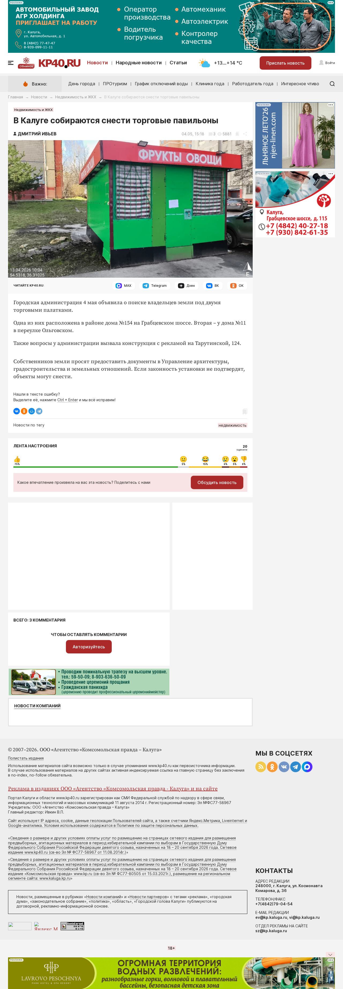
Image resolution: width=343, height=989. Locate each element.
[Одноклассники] (24, 411)
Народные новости (139, 62)
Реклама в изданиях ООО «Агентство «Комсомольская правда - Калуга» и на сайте (113, 789)
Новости (97, 62)
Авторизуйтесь (89, 646)
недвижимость (233, 425)
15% (205, 464)
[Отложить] (237, 134)
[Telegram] (39, 411)
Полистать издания (26, 758)
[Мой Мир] (31, 411)
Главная (15, 97)
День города (81, 83)
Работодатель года (252, 83)
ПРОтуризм (115, 83)
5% (183, 464)
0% (226, 464)
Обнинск (26, 66)
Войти (330, 63)
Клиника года (210, 83)
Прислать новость (285, 63)
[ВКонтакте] (16, 411)
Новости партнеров (148, 896)
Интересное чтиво (300, 83)
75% (17, 464)
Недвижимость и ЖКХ (75, 97)
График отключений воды (161, 83)
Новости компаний (37, 706)
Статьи (178, 62)
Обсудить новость (217, 482)
